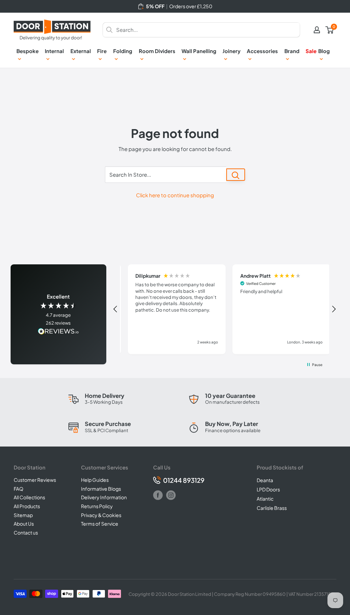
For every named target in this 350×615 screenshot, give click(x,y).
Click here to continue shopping (175, 195)
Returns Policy (97, 506)
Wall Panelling (198, 51)
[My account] (317, 30)
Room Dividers (157, 51)
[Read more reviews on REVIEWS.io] (58, 332)
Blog (324, 51)
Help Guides (95, 480)
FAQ (18, 489)
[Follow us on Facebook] (158, 495)
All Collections (29, 497)
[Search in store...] (235, 174)
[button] (115, 309)
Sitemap (23, 515)
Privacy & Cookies (101, 515)
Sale (311, 51)
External (80, 51)
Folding (122, 51)
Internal (54, 51)
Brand (291, 51)
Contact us (26, 532)
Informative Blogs (101, 489)
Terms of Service (99, 523)
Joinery (232, 51)
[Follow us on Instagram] (171, 495)
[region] (224, 309)
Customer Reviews (35, 480)
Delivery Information (104, 497)
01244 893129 (183, 480)
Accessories (262, 51)
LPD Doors (268, 489)
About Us (24, 523)
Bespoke (27, 51)
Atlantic (265, 498)
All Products (27, 506)
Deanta (265, 480)
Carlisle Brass (272, 508)
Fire (102, 51)
